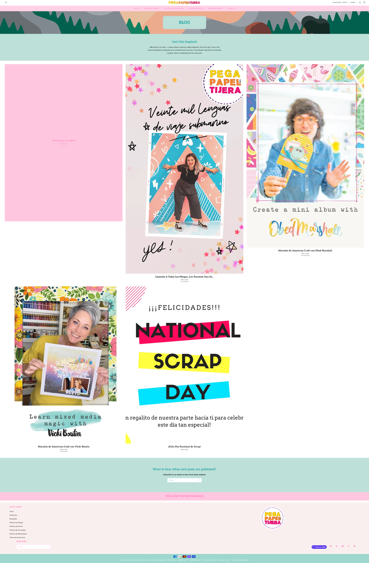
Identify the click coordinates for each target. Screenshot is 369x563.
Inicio (12, 511)
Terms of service (210, 560)
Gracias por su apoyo (63, 140)
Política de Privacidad (17, 530)
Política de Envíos (16, 526)
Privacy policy (224, 560)
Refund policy (183, 560)
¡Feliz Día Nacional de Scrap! (184, 446)
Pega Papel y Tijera (141, 560)
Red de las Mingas (16, 522)
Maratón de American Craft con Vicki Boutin (63, 446)
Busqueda (13, 519)
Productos (13, 515)
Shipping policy (196, 560)
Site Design (171, 560)
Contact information (240, 560)
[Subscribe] (199, 480)
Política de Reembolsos (18, 534)
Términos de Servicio (17, 537)
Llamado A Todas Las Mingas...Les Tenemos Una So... (184, 276)
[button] (6, 2)
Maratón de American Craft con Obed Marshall (305, 250)
